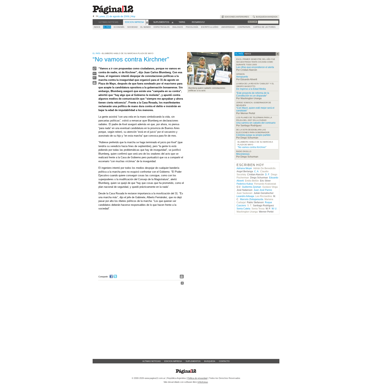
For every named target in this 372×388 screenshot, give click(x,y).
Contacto (224, 361)
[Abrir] (147, 22)
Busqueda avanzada (266, 17)
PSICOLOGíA (192, 27)
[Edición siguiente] (97, 16)
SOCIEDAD (132, 27)
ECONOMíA (119, 27)
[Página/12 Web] (113, 13)
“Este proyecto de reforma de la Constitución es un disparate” (252, 94)
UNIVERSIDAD (228, 27)
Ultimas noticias (151, 361)
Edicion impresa (173, 361)
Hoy (133, 16)
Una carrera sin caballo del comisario (256, 122)
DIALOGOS (177, 27)
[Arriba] (182, 283)
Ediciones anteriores (236, 17)
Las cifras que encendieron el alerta (255, 67)
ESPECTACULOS (162, 27)
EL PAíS (107, 27)
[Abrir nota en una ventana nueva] (94, 69)
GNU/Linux (202, 382)
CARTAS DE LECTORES (264, 27)
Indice (97, 27)
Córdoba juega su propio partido (253, 135)
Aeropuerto (242, 76)
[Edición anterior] (93, 16)
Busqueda (209, 361)
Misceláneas (243, 154)
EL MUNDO (145, 27)
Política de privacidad (197, 378)
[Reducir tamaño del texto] (94, 78)
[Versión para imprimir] (94, 83)
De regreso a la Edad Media (251, 89)
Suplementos (193, 361)
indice (247, 54)
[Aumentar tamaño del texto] (94, 74)
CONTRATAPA (244, 27)
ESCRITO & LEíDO (209, 27)
